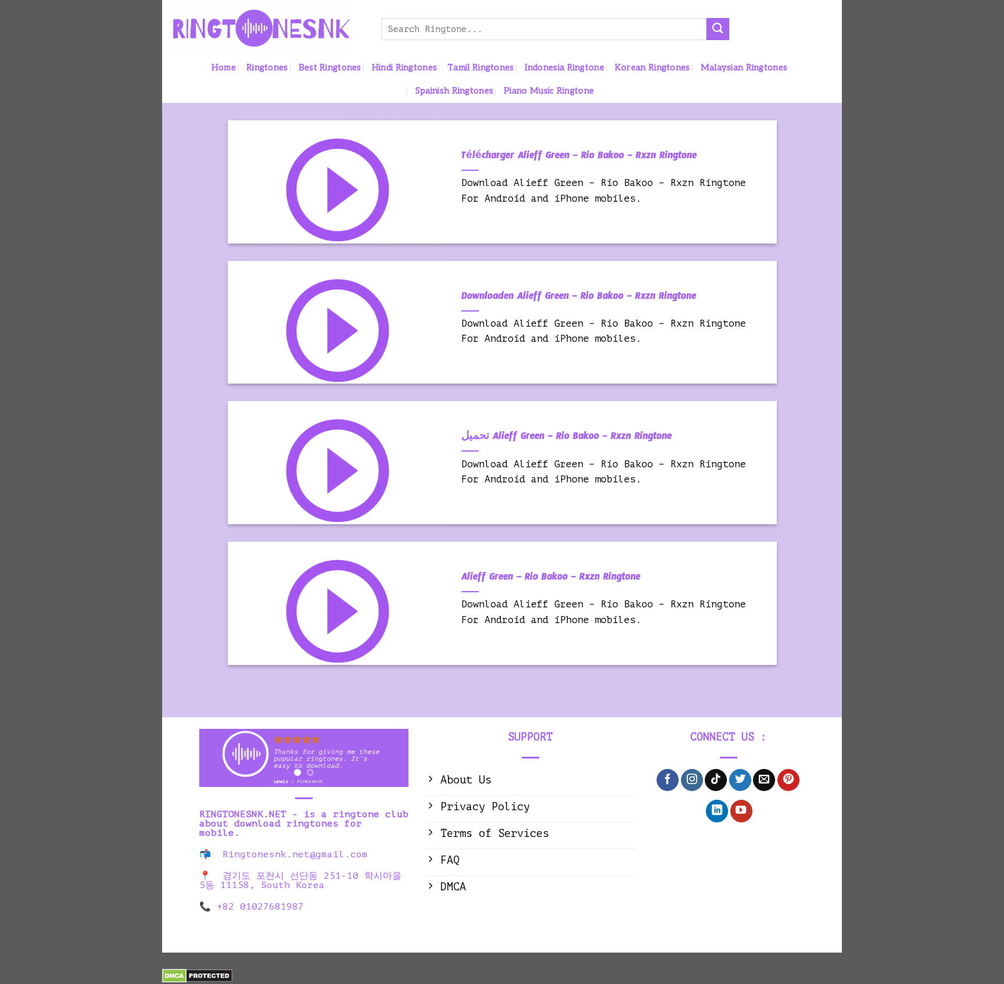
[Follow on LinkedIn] (717, 811)
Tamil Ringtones (480, 68)
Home (223, 68)
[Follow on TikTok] (716, 780)
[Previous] (217, 765)
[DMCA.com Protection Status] (197, 975)
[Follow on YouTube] (741, 811)
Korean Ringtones (652, 68)
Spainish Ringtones (454, 91)
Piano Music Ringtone (549, 91)
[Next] (389, 765)
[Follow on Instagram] (692, 780)
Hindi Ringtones (404, 68)
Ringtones (267, 68)
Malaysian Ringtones (744, 68)
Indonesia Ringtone (564, 68)
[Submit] (718, 29)
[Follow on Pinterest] (788, 780)
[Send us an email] (764, 780)
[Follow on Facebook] (668, 780)
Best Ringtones (330, 68)
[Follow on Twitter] (740, 780)
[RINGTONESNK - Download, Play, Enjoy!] (267, 28)
